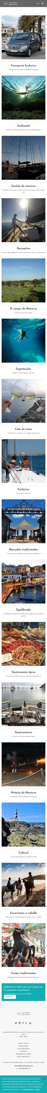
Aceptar (37, 1089)
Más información (28, 1089)
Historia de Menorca (23, 792)
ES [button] (38, 3)
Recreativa (23, 248)
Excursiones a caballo (23, 913)
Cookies (23, 1051)
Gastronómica (23, 732)
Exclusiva (23, 489)
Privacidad (23, 1046)
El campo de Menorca (23, 308)
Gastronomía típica (23, 672)
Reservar (10, 997)
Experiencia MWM (23, 1054)
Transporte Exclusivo (23, 65)
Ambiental (23, 125)
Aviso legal (23, 1043)
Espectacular (23, 368)
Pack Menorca (23, 1056)
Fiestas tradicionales (23, 973)
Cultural (23, 852)
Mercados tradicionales (23, 549)
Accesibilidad (23, 1048)
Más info (23, 1036)
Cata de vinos (23, 429)
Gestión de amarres (23, 186)
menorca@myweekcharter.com (23, 1066)
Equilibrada (23, 609)
